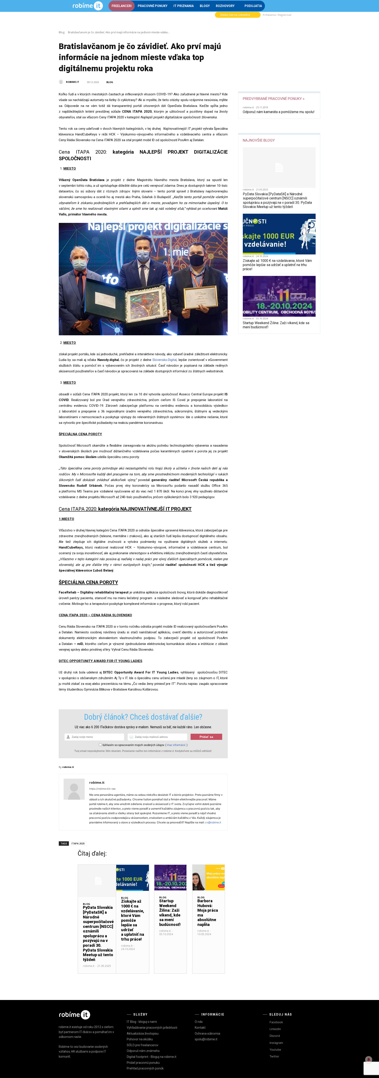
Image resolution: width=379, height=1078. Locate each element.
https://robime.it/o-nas (102, 788)
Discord (275, 1035)
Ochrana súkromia (207, 1033)
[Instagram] (265, 1043)
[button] (301, 5)
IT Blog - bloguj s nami (142, 1021)
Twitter (274, 1056)
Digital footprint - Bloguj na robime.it (151, 1056)
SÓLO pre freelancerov (142, 1045)
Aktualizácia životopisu (143, 1033)
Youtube (275, 1049)
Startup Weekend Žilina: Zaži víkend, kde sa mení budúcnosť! (170, 913)
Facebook (276, 1022)
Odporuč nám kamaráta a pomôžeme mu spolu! (279, 112)
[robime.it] (62, 82)
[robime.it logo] (87, 6)
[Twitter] (265, 1056)
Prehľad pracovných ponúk (145, 1068)
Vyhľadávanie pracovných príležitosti (152, 1027)
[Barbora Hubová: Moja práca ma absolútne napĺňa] (209, 877)
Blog (61, 32)
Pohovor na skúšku (140, 1039)
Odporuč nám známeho (143, 1051)
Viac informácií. (176, 745)
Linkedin (275, 1029)
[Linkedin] (265, 1029)
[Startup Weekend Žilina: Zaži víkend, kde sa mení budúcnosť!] (279, 296)
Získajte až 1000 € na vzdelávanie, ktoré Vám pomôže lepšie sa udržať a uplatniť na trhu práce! (277, 265)
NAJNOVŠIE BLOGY (259, 140)
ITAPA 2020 (78, 843)
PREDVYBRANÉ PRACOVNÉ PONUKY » (273, 98)
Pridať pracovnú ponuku (143, 1062)
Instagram (276, 1042)
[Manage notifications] (368, 1059)
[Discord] (265, 1036)
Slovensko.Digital (164, 360)
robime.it (72, 82)
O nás (199, 1021)
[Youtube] (265, 1049)
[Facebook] (265, 1022)
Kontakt (200, 1027)
